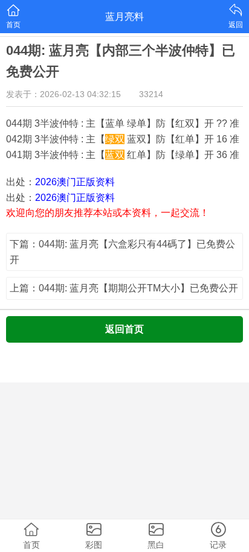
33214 (151, 94)
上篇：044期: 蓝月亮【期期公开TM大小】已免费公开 (124, 288)
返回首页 (124, 329)
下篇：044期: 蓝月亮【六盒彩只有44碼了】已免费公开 (122, 252)
